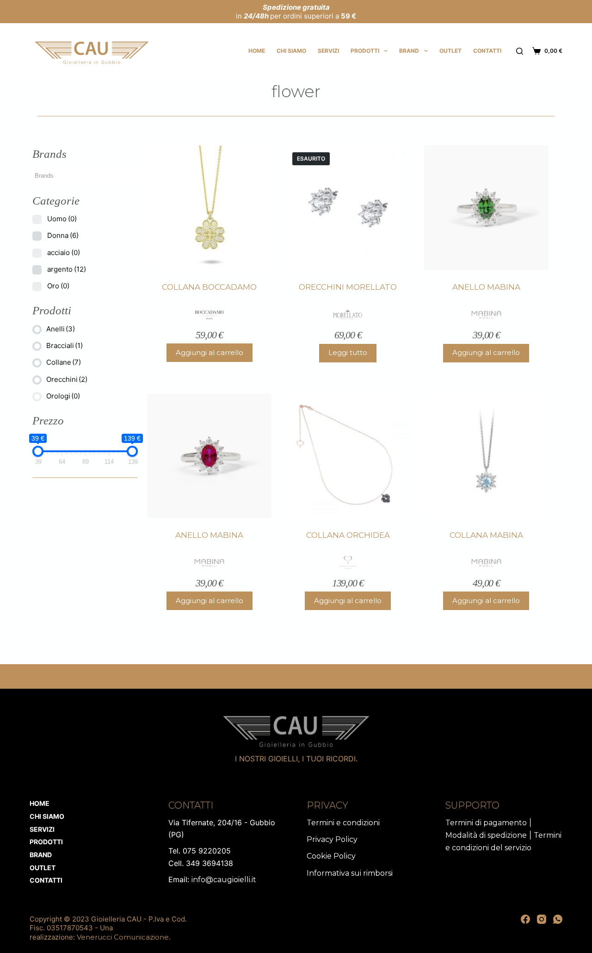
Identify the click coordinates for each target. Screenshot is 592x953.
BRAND (409, 50)
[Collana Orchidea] (347, 455)
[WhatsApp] (557, 919)
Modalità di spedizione (486, 835)
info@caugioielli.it (223, 879)
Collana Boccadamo (209, 287)
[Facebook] (525, 919)
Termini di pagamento (486, 822)
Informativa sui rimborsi (350, 873)
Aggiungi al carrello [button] (209, 352)
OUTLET (450, 50)
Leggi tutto (347, 352)
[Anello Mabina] (486, 207)
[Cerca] (519, 51)
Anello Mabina (486, 287)
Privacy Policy (332, 839)
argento (66, 269)
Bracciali (64, 345)
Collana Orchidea (348, 535)
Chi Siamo (291, 50)
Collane (63, 362)
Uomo (62, 218)
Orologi (63, 396)
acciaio (63, 252)
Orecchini (66, 379)
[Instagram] (541, 919)
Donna (63, 235)
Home (256, 50)
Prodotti (365, 50)
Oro (58, 285)
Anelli (60, 328)
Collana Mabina (486, 535)
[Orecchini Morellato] (347, 207)
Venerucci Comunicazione (123, 937)
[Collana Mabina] (486, 455)
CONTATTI (487, 50)
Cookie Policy (331, 856)
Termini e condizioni (343, 822)
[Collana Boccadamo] (209, 207)
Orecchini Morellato (348, 287)
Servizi (328, 50)
